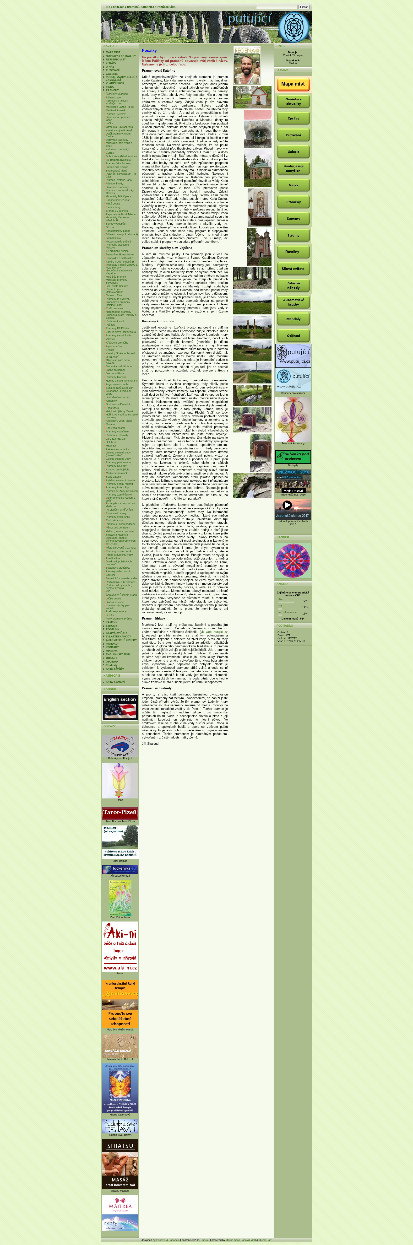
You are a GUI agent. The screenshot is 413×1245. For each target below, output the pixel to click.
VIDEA (110, 86)
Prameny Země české (119, 494)
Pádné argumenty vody (119, 554)
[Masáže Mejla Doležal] (120, 1056)
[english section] (120, 720)
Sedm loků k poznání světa (121, 578)
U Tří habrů (112, 357)
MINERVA (112, 650)
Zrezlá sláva (113, 558)
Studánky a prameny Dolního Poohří (118, 303)
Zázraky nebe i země (118, 571)
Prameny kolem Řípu (118, 487)
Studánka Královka (117, 534)
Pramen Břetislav (116, 114)
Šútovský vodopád (117, 93)
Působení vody (114, 183)
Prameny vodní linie (117, 431)
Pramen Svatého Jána (119, 179)
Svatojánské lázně (116, 170)
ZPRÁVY (111, 63)
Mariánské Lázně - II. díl (120, 106)
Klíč (108, 591)
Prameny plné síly (116, 465)
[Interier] (260, 225)
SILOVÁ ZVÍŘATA (116, 632)
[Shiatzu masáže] (120, 1188)
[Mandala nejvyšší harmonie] (293, 577)
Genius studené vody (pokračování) (118, 454)
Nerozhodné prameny (118, 311)
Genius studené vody (118, 458)
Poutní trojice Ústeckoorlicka (114, 290)
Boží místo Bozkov (117, 286)
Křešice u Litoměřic (117, 342)
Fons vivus (112, 407)
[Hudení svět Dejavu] (120, 1132)
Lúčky (109, 123)
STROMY (111, 625)
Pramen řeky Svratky (118, 163)
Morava (110, 424)
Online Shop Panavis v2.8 (241, 1240)
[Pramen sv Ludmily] (252, 431)
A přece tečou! (114, 346)
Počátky (110, 324)
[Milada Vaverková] (120, 1112)
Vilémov (110, 339)
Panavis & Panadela (168, 1240)
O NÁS (110, 66)
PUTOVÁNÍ (113, 70)
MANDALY (112, 643)
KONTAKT (112, 647)
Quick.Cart (265, 1240)
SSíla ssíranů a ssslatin (119, 387)
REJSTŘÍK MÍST (116, 59)
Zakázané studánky (117, 449)
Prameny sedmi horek (118, 551)
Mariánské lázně (115, 110)
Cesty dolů (112, 544)
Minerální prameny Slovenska (116, 281)
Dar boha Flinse (115, 373)
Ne (280, 605)
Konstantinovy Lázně (118, 230)
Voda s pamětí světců (118, 241)
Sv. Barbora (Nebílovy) (119, 159)
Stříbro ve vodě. (115, 602)
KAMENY (111, 622)
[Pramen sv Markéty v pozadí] (252, 287)
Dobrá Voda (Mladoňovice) (121, 156)
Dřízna (110, 227)
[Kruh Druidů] (252, 313)
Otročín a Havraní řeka (119, 126)
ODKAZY (111, 658)
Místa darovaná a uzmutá (121, 547)
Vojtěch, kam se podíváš (120, 531)
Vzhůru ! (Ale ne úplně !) (120, 261)
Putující (205, 1240)
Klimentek (111, 400)
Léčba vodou (113, 598)
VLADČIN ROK (115, 83)
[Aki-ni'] (120, 970)
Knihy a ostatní (115, 681)
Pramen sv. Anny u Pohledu (122, 491)
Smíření (110, 574)
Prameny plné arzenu (118, 462)
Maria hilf (111, 445)
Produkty (111, 665)
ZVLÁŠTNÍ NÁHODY (118, 636)
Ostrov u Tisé (114, 295)
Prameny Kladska (116, 377)
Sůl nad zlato (113, 97)
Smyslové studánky (117, 187)
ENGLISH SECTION (118, 654)
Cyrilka (110, 152)
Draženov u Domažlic (118, 404)
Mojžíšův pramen (116, 276)
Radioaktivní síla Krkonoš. (121, 582)
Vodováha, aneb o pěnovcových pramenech (121, 539)
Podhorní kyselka (116, 321)
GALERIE (112, 73)
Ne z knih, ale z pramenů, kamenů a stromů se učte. (141, 7)
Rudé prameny (114, 308)
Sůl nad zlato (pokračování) (122, 234)
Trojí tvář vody (114, 520)
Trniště (110, 349)
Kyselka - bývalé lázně (119, 130)
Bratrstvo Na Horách (118, 397)
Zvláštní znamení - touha (120, 480)
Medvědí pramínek (117, 473)
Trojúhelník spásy (116, 513)
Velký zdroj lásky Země (119, 411)
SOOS (110, 615)
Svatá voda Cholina (117, 167)
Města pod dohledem (118, 527)
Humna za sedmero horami (121, 380)
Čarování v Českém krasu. (121, 594)
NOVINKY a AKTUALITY (121, 55)
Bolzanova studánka (118, 567)
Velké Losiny (113, 203)
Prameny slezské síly (118, 335)
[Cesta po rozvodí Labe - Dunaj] (252, 382)
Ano (280, 599)
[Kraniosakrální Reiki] (120, 1027)
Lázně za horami (115, 369)
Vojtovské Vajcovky (117, 139)
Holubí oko (112, 442)
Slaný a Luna (113, 476)
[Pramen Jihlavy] (252, 405)
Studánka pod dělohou (119, 366)
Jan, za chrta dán (116, 438)
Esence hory (113, 207)
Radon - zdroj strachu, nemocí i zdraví (119, 586)
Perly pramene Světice (119, 618)
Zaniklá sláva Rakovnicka (121, 331)
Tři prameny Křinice (117, 250)
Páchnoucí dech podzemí (121, 524)
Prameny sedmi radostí (119, 483)
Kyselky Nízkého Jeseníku (121, 353)
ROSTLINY (112, 629)
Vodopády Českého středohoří (117, 219)
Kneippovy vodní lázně (119, 420)
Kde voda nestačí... (117, 427)
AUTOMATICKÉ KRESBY (121, 640)
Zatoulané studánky (117, 149)
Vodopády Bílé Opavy (118, 196)
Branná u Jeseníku (117, 210)
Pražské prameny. (116, 611)
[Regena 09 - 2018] (247, 83)
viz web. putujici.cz (214, 632)
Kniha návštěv (115, 668)
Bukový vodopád (115, 223)
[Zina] (120, 914)
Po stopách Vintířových (119, 509)
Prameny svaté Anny (118, 516)
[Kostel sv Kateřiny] (258, 186)
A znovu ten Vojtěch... (118, 469)
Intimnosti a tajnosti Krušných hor (117, 102)
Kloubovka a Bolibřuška (119, 258)
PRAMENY (112, 90)
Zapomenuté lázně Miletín (121, 214)
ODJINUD (112, 661)
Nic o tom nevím (287, 612)
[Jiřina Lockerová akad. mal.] (120, 873)
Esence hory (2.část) (118, 200)
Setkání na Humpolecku (120, 254)
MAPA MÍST (113, 52)
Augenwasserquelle (117, 384)
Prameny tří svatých (118, 298)
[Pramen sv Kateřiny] (252, 107)
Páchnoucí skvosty (117, 435)
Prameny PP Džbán (117, 328)
